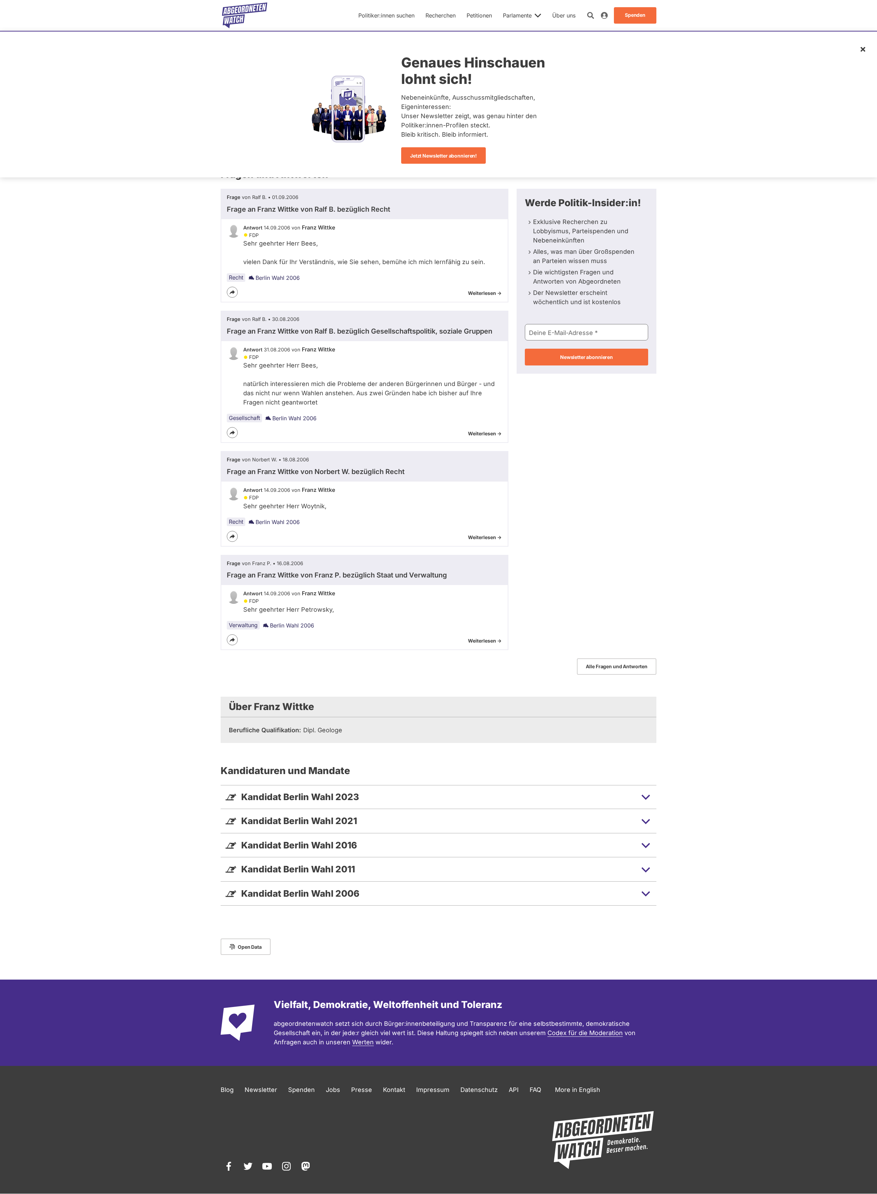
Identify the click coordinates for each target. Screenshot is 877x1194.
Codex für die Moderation (585, 1032)
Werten (363, 1042)
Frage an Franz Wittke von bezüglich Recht (308, 209)
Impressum (432, 1089)
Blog (227, 1089)
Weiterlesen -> (485, 293)
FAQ (535, 1089)
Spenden (301, 1089)
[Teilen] (232, 292)
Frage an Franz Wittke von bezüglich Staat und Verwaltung (337, 575)
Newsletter (261, 1089)
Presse (361, 1089)
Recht (236, 277)
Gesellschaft (244, 417)
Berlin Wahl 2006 (278, 277)
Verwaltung (243, 625)
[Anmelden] (604, 15)
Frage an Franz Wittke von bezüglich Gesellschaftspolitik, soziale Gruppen (359, 331)
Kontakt (394, 1089)
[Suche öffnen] (590, 15)
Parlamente (517, 15)
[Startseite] (245, 15)
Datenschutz (479, 1089)
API (514, 1089)
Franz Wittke (318, 227)
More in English (577, 1089)
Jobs (333, 1089)
